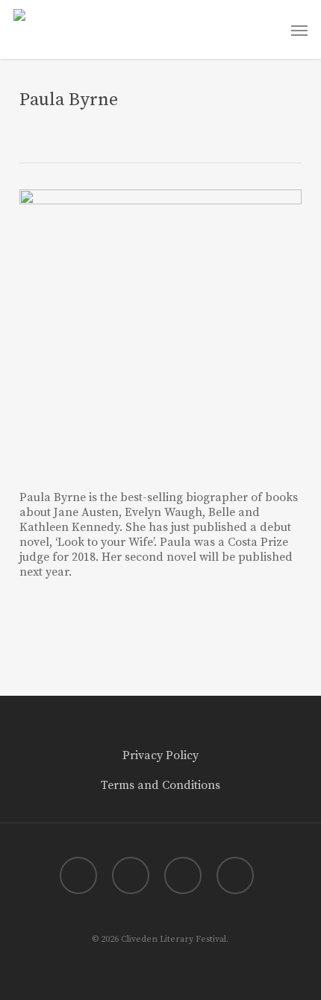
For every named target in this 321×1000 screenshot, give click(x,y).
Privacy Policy (160, 755)
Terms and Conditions (160, 785)
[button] (299, 29)
